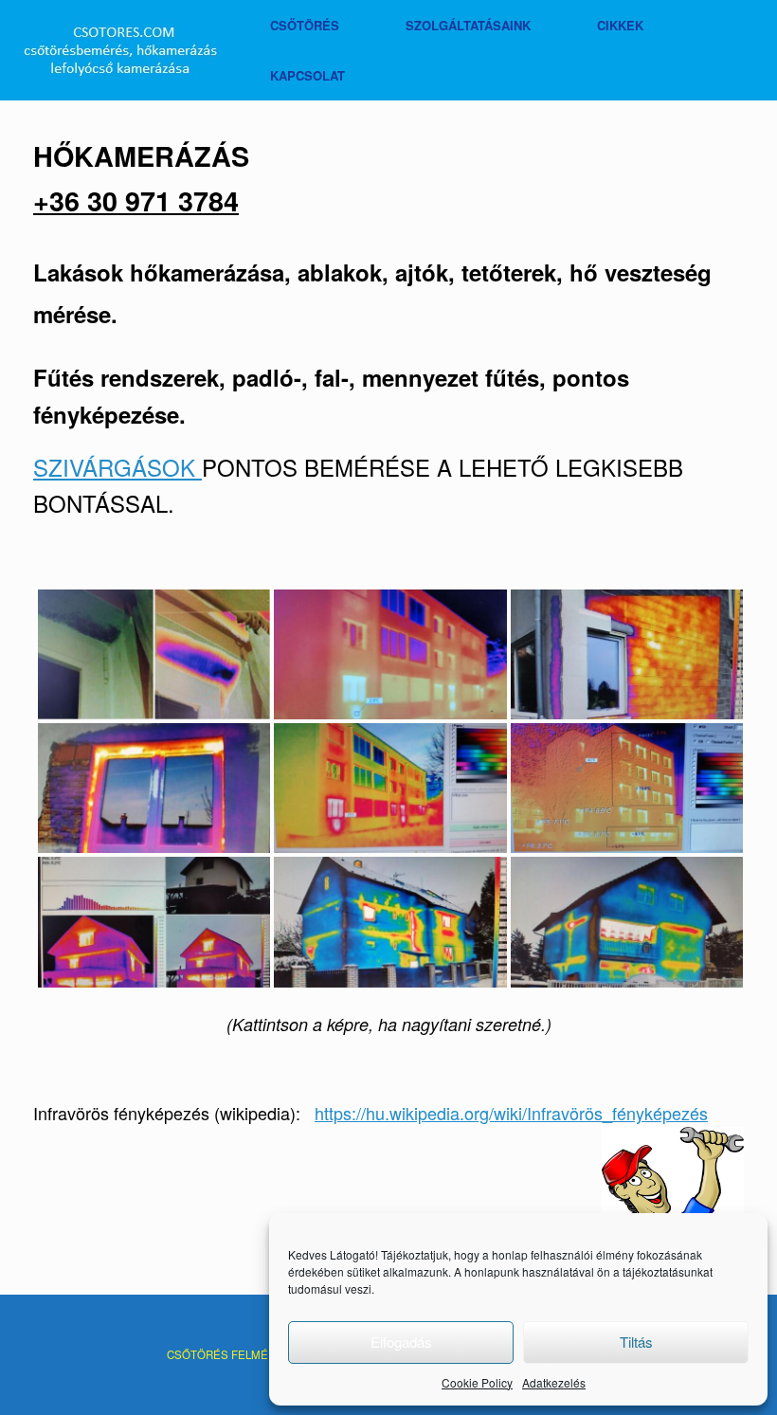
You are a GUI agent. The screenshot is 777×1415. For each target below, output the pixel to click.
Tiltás (636, 1342)
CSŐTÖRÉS (304, 25)
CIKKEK (620, 25)
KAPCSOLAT (307, 75)
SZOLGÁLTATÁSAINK (468, 25)
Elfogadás (401, 1342)
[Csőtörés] (121, 51)
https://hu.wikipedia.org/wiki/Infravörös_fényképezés (511, 1112)
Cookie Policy (477, 1382)
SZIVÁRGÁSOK (117, 466)
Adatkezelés (554, 1382)
